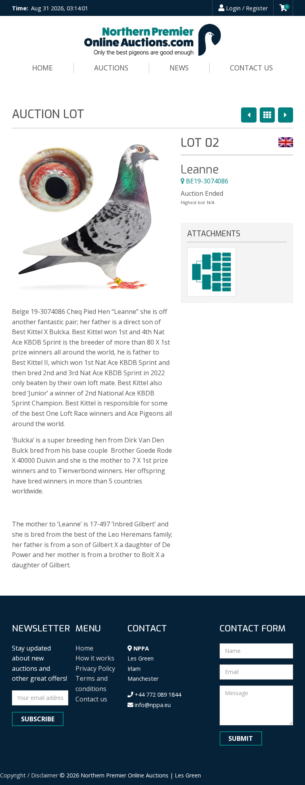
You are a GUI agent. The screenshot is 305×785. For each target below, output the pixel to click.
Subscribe (37, 719)
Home (42, 67)
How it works (94, 658)
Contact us (251, 67)
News (179, 67)
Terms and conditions (91, 683)
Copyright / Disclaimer (29, 775)
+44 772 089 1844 (157, 694)
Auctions (111, 67)
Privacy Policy (95, 668)
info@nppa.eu (152, 705)
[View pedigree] (211, 272)
